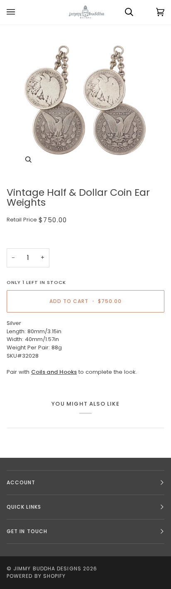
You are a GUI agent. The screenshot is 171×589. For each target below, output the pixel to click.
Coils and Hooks (54, 372)
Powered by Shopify (36, 575)
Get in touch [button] (27, 531)
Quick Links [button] (24, 506)
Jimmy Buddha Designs (47, 568)
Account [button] (21, 482)
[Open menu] (19, 12)
